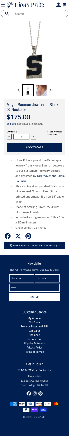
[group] (28, 90)
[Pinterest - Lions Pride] (40, 393)
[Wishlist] (54, 4)
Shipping (11, 123)
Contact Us (45, 370)
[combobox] (40, 13)
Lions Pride (39, 417)
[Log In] (58, 5)
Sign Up (34, 296)
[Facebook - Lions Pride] (28, 393)
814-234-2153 (26, 370)
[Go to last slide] (18, 90)
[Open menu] (4, 5)
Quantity (12, 131)
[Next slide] (50, 90)
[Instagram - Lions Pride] (34, 393)
